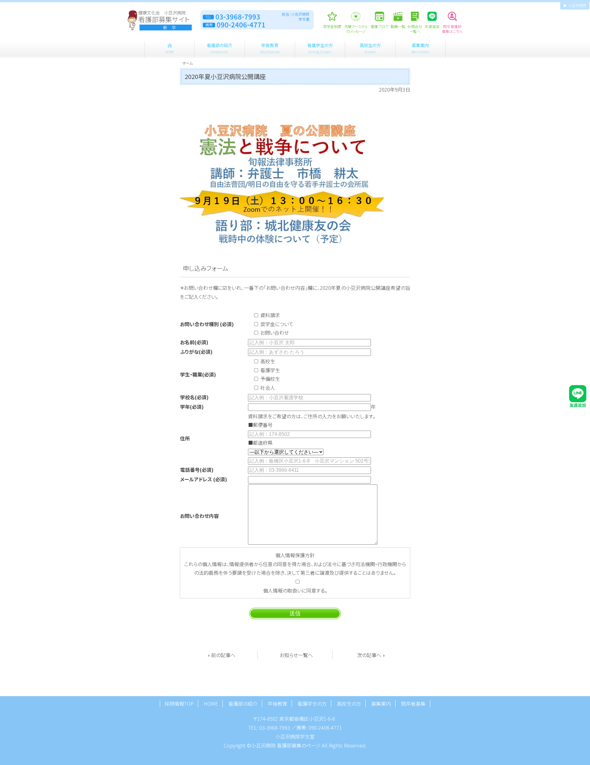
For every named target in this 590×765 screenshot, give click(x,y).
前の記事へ (223, 655)
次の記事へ (369, 655)
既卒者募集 (413, 703)
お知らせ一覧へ (296, 655)
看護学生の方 (320, 48)
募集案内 (420, 48)
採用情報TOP (179, 703)
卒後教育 (269, 48)
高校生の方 (370, 48)
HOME (211, 703)
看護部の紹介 (219, 48)
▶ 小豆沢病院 (574, 5)
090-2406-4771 (325, 727)
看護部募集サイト (164, 20)
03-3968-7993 (274, 727)
